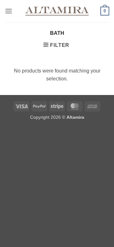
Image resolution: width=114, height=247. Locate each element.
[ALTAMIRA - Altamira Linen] (57, 11)
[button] (8, 11)
